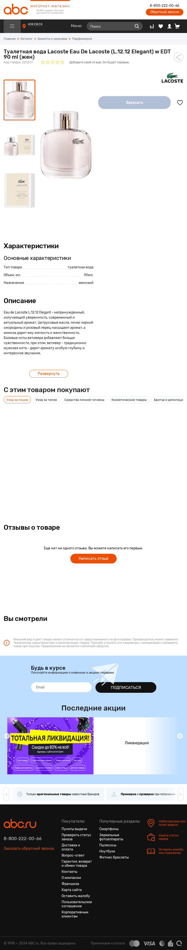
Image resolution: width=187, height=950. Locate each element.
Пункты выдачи (74, 829)
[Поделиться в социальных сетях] (178, 57)
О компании (71, 878)
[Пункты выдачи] (28, 28)
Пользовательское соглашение (77, 904)
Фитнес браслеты (114, 857)
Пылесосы (107, 845)
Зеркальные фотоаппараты (111, 837)
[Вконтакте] (7, 871)
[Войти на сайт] (169, 26)
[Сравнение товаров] (152, 26)
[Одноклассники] (16, 871)
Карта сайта (72, 890)
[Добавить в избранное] (180, 102)
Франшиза (70, 884)
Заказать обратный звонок (29, 848)
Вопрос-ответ (73, 855)
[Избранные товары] (161, 26)
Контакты (69, 872)
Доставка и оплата (71, 847)
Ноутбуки (107, 851)
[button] (7, 736)
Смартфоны (109, 829)
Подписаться (126, 687)
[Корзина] (178, 26)
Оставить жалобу (76, 896)
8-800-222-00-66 (164, 6)
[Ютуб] (25, 871)
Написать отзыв (93, 558)
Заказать (134, 102)
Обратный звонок (164, 12)
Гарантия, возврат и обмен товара (77, 863)
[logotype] (16, 9)
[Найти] (137, 26)
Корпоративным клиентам (75, 914)
